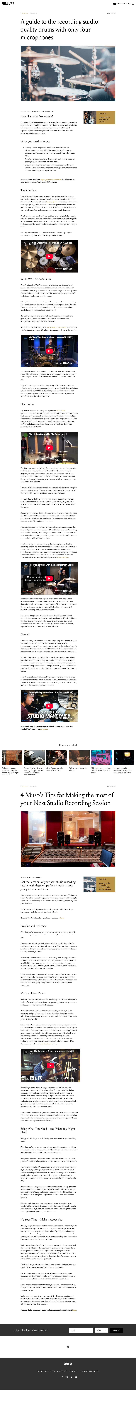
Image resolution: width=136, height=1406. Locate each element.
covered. (44, 729)
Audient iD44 (51, 202)
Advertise (62, 1371)
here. (74, 1310)
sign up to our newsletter (50, 180)
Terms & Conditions (90, 1371)
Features (24, 13)
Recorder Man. (63, 557)
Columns (33, 13)
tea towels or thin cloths (56, 327)
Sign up (116, 1330)
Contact (73, 1371)
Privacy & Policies (46, 1371)
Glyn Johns (60, 410)
